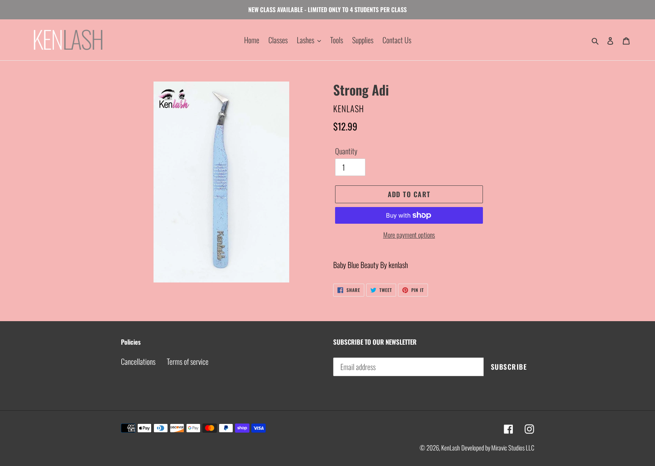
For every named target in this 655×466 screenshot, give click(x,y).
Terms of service (187, 361)
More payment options (409, 235)
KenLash (450, 447)
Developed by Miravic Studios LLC (497, 447)
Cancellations (138, 361)
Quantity (346, 151)
